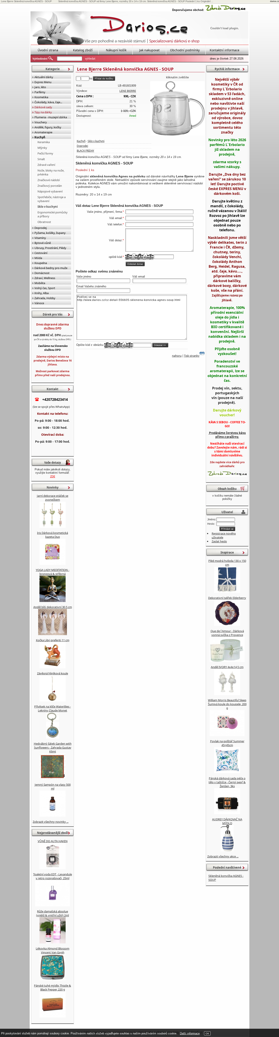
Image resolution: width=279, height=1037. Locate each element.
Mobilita (39, 283)
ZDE (52, 476)
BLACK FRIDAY (85, 151)
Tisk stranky (191, 356)
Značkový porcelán (49, 186)
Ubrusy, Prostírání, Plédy (50, 248)
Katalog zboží (83, 50)
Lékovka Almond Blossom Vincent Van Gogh (52, 950)
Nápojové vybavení (50, 191)
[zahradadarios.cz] (225, 10)
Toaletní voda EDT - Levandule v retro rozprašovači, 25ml (52, 876)
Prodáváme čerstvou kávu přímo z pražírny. (227, 435)
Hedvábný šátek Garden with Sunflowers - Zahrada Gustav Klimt (52, 747)
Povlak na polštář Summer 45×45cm (227, 743)
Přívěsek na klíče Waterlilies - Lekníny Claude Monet (52, 708)
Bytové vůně (42, 243)
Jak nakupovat (149, 50)
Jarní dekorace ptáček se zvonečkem (52, 498)
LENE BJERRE (127, 91)
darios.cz (274, 1)
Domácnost (41, 273)
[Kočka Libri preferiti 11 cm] (52, 667)
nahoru (177, 356)
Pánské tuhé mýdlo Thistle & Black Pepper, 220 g (52, 987)
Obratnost (44, 222)
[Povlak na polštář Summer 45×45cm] (227, 772)
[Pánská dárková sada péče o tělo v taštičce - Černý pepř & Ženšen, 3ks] (227, 813)
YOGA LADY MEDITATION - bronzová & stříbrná (52, 572)
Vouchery (40, 122)
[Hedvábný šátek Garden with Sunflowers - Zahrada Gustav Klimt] (52, 778)
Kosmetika (41, 97)
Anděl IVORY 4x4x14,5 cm (227, 667)
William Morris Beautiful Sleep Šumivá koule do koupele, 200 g (227, 704)
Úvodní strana (48, 50)
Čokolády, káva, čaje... (48, 102)
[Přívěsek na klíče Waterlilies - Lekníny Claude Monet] (52, 737)
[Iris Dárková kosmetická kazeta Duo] (52, 564)
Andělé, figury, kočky (47, 127)
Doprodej (82, 146)
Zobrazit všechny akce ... (222, 856)
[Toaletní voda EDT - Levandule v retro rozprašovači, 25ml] (52, 905)
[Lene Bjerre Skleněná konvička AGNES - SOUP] (177, 108)
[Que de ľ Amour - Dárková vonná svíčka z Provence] (227, 661)
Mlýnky (42, 148)
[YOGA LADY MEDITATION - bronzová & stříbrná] (52, 601)
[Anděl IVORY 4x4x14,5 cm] (227, 694)
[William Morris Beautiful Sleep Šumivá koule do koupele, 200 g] (227, 735)
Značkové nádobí (48, 180)
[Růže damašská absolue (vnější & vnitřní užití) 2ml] (52, 942)
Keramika (43, 142)
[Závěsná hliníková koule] (52, 700)
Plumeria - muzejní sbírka (50, 117)
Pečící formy (45, 153)
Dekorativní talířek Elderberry (227, 598)
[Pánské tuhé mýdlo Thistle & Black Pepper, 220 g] (52, 1016)
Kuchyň (81, 141)
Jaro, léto (40, 87)
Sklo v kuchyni (96, 141)
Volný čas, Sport (44, 288)
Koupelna (40, 263)
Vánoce (39, 303)
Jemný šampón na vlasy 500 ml (53, 786)
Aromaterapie (43, 132)
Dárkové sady (43, 107)
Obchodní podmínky (185, 50)
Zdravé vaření (46, 165)
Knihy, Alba (41, 293)
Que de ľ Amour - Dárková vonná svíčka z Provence (227, 633)
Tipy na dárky (43, 112)
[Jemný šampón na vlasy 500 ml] (52, 816)
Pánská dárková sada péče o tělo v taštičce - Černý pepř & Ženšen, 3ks (227, 782)
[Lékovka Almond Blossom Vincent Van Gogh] (52, 979)
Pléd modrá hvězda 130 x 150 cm (227, 563)
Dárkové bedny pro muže (50, 268)
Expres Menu (42, 82)
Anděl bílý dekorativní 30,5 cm (52, 607)
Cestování (40, 253)
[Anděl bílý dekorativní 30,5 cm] (52, 634)
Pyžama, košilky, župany (50, 233)
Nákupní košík (116, 50)
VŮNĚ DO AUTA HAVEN (53, 841)
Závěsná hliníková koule (52, 673)
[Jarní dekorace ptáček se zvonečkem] (52, 527)
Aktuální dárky (43, 77)
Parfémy (39, 92)
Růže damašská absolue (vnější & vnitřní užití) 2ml (52, 913)
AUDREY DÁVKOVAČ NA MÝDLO (227, 821)
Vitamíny (40, 238)
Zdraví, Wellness (44, 278)
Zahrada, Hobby (44, 298)
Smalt (41, 159)
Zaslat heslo (219, 541)
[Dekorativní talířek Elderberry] (227, 625)
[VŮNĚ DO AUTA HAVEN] (52, 868)
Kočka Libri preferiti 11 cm (52, 640)
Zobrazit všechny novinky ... (50, 822)
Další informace (190, 1033)
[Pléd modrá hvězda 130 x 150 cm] (227, 592)
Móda (38, 258)
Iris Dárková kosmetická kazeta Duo (52, 535)
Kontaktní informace (224, 50)
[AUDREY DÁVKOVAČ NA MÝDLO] (227, 850)
